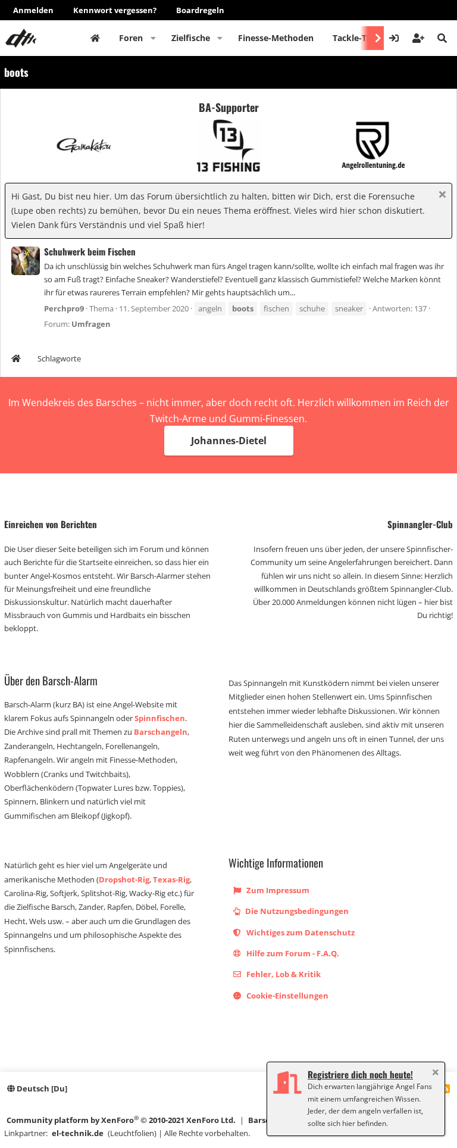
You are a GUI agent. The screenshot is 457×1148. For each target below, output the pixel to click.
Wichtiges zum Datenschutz (300, 932)
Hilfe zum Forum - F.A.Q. (292, 953)
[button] (153, 38)
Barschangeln (160, 731)
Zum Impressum (277, 890)
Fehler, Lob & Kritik (283, 974)
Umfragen (91, 324)
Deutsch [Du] (41, 1088)
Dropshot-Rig (124, 879)
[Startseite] (16, 360)
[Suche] (442, 38)
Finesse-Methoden (276, 37)
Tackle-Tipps (358, 37)
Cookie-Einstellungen (286, 995)
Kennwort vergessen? (114, 10)
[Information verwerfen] (441, 195)
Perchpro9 (64, 308)
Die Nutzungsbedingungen (296, 911)
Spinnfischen (159, 718)
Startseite (95, 38)
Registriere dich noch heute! (360, 1074)
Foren (131, 37)
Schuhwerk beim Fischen (90, 251)
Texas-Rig (171, 879)
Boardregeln (200, 10)
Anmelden (33, 10)
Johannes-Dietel (229, 440)
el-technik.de (78, 1133)
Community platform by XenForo (121, 1119)
